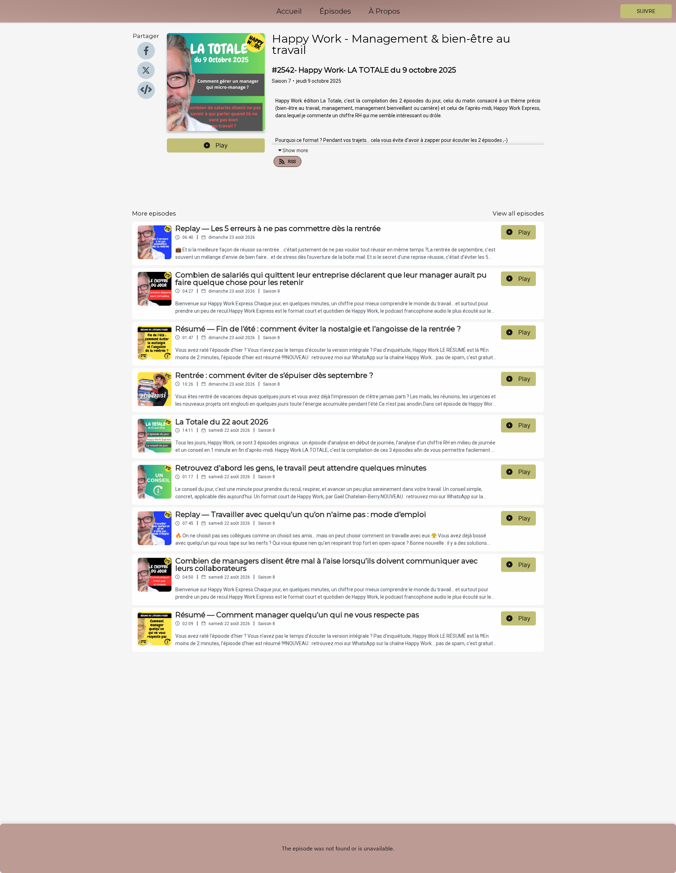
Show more (295, 150)
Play (221, 145)
